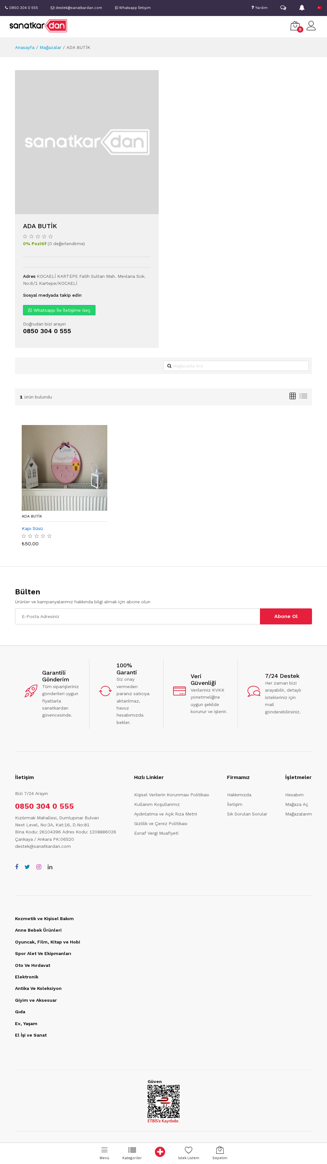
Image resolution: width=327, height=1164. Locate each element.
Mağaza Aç (296, 804)
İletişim (234, 804)
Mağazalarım (298, 813)
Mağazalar (50, 47)
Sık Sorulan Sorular (247, 813)
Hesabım (294, 794)
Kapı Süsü (32, 528)
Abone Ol (286, 616)
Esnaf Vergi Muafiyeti (156, 833)
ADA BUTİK (32, 516)
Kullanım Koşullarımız (157, 804)
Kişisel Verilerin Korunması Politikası (171, 794)
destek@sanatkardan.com (43, 846)
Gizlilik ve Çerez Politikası (160, 823)
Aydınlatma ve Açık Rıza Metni (165, 813)
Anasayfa (24, 47)
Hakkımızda (239, 794)
